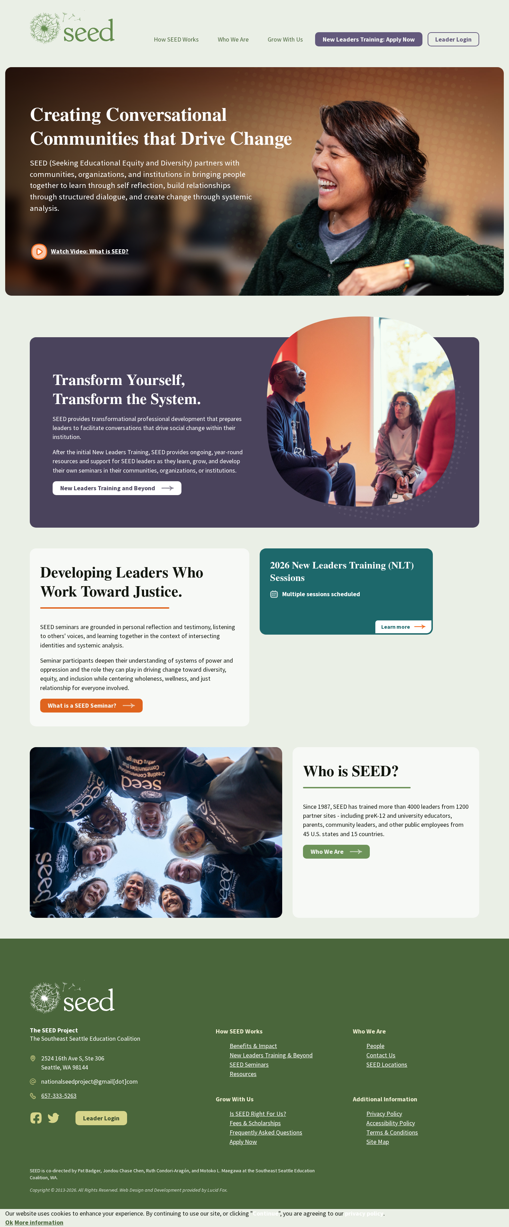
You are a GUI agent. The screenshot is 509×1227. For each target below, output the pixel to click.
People (375, 1046)
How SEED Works (176, 39)
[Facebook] (36, 1118)
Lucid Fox (216, 1190)
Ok (9, 1222)
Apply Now (243, 1142)
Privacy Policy (384, 1114)
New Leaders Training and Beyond (107, 488)
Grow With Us (285, 39)
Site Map (377, 1142)
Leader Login (453, 39)
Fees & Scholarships (255, 1123)
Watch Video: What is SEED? (89, 251)
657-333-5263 (59, 1096)
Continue (265, 1213)
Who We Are (233, 39)
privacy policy (364, 1213)
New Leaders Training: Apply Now (369, 39)
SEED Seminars (249, 1064)
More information (39, 1222)
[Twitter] (53, 1118)
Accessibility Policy (390, 1123)
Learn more (395, 626)
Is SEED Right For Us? (258, 1114)
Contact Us (380, 1055)
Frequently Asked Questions (266, 1132)
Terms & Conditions (392, 1132)
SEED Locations (386, 1064)
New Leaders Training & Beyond (271, 1055)
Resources (243, 1074)
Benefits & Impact (253, 1046)
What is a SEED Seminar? (82, 705)
